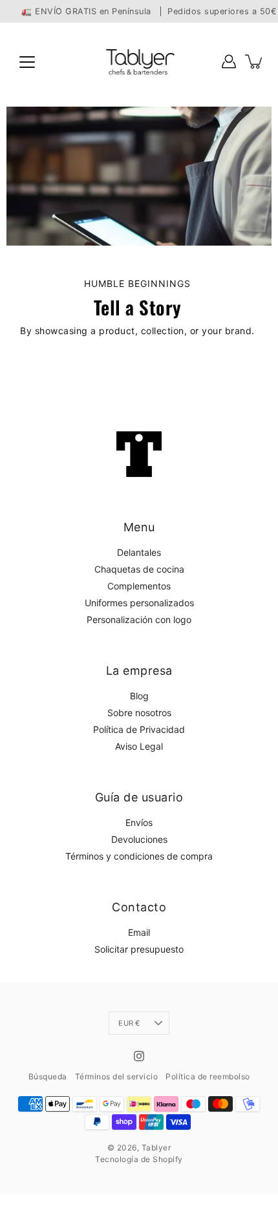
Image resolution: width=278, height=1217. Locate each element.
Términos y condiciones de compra (139, 856)
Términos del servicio (116, 1076)
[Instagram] (139, 1056)
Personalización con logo (139, 619)
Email (139, 932)
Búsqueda (47, 1076)
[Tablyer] (139, 61)
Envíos (139, 822)
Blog (139, 695)
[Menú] (27, 62)
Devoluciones (139, 839)
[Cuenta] (229, 61)
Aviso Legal (139, 746)
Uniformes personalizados (139, 602)
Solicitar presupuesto (139, 949)
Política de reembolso (208, 1076)
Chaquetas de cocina (139, 569)
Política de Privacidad (139, 729)
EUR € (129, 1023)
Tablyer (156, 1147)
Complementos (139, 585)
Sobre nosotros (139, 712)
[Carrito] (254, 61)
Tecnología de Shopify (139, 1159)
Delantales (139, 552)
